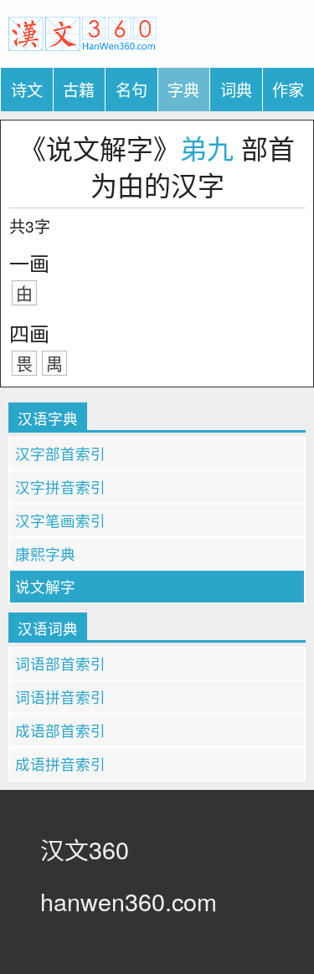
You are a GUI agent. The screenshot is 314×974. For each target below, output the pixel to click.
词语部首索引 (60, 663)
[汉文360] (82, 31)
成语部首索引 (60, 730)
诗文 (27, 89)
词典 (236, 89)
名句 (131, 89)
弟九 (207, 147)
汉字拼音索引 (60, 486)
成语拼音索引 (60, 763)
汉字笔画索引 (60, 520)
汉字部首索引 (60, 453)
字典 (183, 89)
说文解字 (45, 586)
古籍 (79, 89)
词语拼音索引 (60, 696)
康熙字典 (45, 553)
